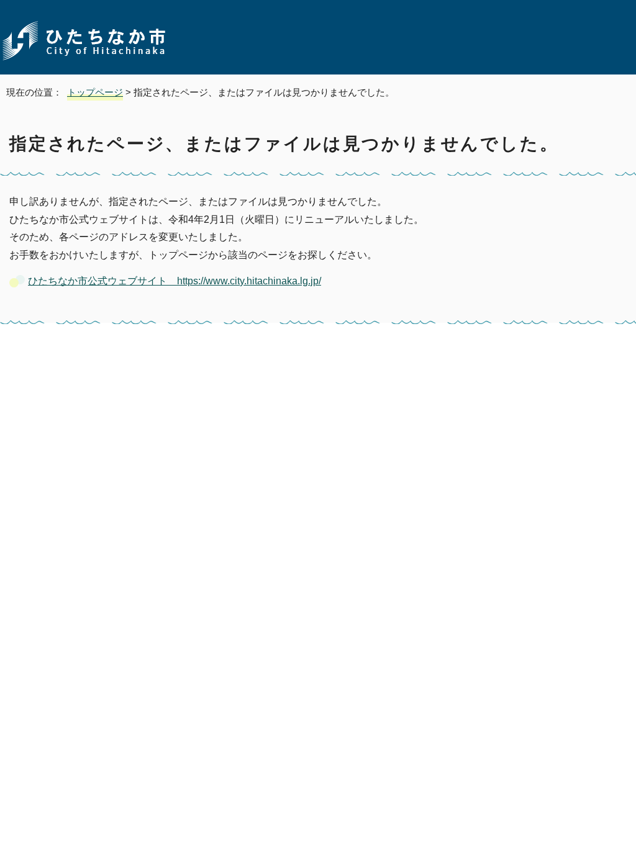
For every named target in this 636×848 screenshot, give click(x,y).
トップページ (95, 92)
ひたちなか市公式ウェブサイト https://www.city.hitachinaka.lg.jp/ (174, 281)
